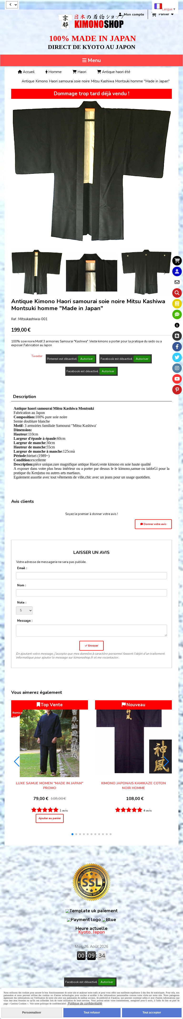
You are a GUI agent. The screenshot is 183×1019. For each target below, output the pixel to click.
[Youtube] (177, 379)
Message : (24, 621)
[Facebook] (177, 346)
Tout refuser (92, 1012)
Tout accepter (151, 1012)
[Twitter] (177, 357)
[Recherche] (177, 293)
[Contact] (177, 282)
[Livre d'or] (177, 303)
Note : (21, 603)
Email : (22, 568)
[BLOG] (177, 336)
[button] (165, 272)
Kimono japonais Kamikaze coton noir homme (133, 785)
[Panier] (177, 260)
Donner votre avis (154, 524)
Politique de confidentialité (84, 1003)
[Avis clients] (177, 314)
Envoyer (92, 645)
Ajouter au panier (50, 818)
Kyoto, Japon (91, 930)
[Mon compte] (177, 271)
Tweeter (37, 356)
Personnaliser (31, 1012)
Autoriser (86, 359)
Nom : (21, 585)
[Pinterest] (177, 389)
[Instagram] (177, 368)
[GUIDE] (177, 325)
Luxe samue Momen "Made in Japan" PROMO (49, 785)
